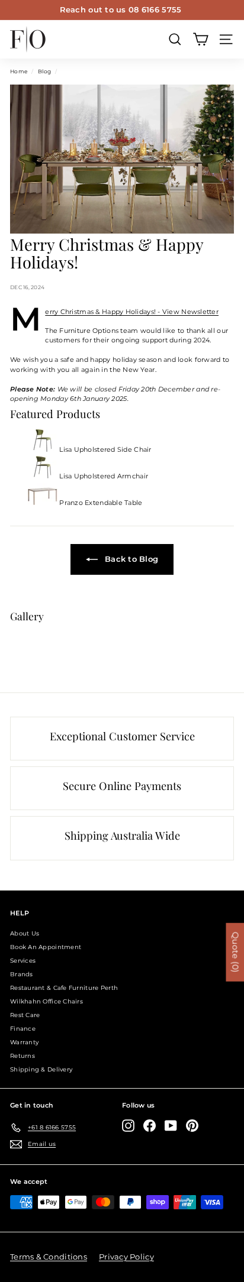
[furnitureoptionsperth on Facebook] (149, 1125)
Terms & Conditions (48, 1256)
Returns (22, 1056)
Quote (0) (235, 952)
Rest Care (25, 1015)
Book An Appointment (45, 947)
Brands (21, 974)
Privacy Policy (126, 1256)
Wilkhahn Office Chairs (46, 1001)
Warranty (24, 1042)
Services (23, 960)
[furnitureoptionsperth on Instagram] (128, 1125)
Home (18, 71)
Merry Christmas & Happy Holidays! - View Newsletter (132, 311)
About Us (24, 933)
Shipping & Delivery (41, 1069)
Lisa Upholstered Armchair (102, 476)
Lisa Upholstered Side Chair (104, 449)
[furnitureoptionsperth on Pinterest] (192, 1125)
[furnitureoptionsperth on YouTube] (171, 1125)
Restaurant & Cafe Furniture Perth (64, 988)
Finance (23, 1028)
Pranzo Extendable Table (100, 502)
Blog (44, 71)
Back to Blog (130, 559)
